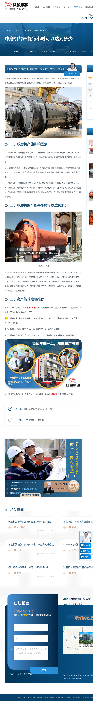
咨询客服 (72, 73)
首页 (37, 7)
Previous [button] (67, 476)
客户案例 (67, 7)
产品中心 (57, 7)
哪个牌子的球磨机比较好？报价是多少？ (28, 567)
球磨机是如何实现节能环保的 (38, 409)
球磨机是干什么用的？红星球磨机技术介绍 (29, 521)
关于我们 (46, 7)
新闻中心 (78, 7)
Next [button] (75, 476)
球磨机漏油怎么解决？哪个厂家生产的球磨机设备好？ (32, 544)
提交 (43, 670)
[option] (43, 459)
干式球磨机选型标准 (34, 420)
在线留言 (86, 557)
